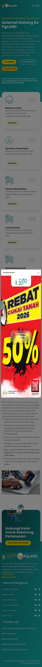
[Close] (38, 272)
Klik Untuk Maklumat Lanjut (22, 336)
